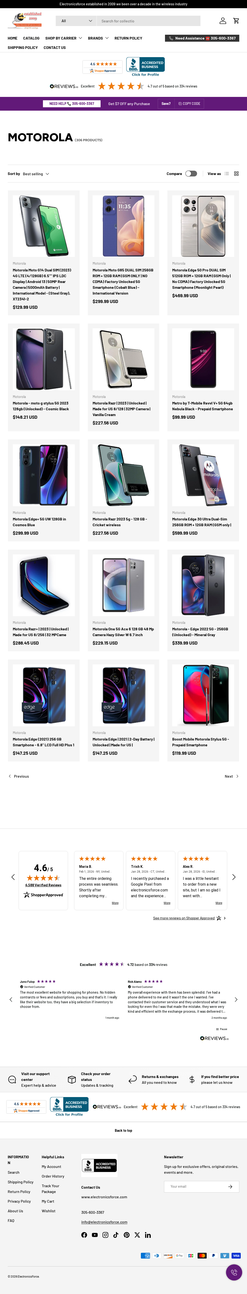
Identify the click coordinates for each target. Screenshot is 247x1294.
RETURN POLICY (128, 38)
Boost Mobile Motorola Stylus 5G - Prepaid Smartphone (200, 742)
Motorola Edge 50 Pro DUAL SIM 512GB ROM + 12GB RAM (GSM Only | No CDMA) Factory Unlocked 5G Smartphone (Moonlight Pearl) (201, 279)
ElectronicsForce (28, 1276)
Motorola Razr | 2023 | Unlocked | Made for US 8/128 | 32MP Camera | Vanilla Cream (121, 409)
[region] (123, 1000)
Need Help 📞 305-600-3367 (71, 103)
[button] (236, 20)
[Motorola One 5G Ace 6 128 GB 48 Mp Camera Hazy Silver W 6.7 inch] (124, 585)
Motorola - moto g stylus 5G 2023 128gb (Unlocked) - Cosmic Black (41, 406)
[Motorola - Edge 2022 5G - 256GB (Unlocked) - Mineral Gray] (203, 585)
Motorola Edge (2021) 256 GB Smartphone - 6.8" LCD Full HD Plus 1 (43, 742)
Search (14, 1172)
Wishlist (48, 1210)
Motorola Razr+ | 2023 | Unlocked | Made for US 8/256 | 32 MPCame (41, 632)
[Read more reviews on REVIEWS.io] (214, 1039)
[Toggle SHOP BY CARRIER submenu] (80, 38)
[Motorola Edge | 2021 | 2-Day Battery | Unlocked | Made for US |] (124, 695)
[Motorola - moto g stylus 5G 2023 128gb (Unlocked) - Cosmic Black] (44, 359)
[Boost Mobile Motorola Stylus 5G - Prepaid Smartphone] (203, 695)
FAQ (11, 1220)
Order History (53, 1176)
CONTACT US (55, 47)
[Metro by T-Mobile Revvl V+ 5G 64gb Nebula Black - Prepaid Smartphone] (203, 359)
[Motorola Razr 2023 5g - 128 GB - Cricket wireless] (124, 475)
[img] (43, 878)
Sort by (14, 173)
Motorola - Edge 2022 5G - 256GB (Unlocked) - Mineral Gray (200, 632)
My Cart (48, 1201)
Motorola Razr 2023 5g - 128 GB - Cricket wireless (120, 522)
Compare (174, 173)
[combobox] (128, 21)
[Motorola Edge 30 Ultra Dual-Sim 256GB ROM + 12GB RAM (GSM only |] (203, 475)
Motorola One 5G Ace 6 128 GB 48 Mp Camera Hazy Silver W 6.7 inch (123, 632)
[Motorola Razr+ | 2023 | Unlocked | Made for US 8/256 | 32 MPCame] (44, 585)
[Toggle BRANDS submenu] (107, 38)
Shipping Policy (21, 1181)
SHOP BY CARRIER (60, 38)
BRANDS (95, 38)
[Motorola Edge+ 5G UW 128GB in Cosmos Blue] (44, 475)
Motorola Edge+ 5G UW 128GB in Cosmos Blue (39, 522)
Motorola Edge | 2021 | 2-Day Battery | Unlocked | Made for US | (123, 742)
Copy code (191, 103)
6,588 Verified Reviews (43, 885)
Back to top (123, 1130)
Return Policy (19, 1191)
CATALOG (31, 38)
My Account (51, 1166)
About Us (15, 1210)
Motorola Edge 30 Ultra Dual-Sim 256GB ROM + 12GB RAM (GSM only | (201, 522)
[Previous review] (13, 877)
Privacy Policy (19, 1201)
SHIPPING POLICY (23, 47)
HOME (12, 38)
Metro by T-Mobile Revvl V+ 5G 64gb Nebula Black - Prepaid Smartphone (202, 406)
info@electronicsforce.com (104, 1222)
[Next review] (234, 877)
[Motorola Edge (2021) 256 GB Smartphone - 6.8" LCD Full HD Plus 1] (44, 695)
